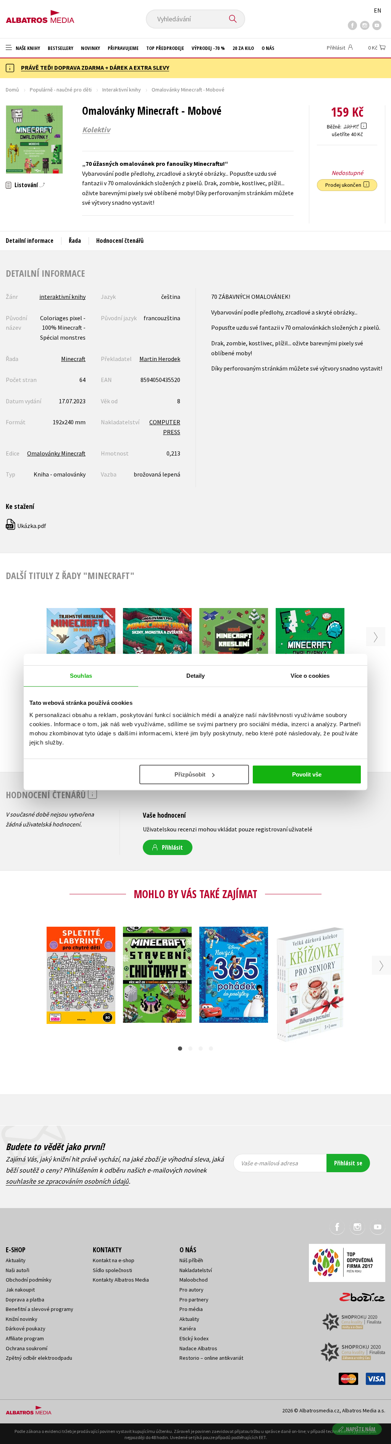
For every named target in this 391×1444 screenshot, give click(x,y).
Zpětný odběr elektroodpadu (39, 1357)
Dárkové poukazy (25, 1328)
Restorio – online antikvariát (211, 1357)
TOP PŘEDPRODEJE (165, 48)
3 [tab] (201, 1048)
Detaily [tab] (195, 675)
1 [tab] (180, 1048)
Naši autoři (17, 1270)
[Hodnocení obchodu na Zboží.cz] (358, 1294)
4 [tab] (211, 1048)
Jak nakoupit (20, 1289)
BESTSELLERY (60, 48)
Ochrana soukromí (26, 1348)
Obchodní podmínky (29, 1279)
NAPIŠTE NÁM (360, 1429)
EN (377, 10)
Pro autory (191, 1289)
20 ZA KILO (243, 48)
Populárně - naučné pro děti (61, 89)
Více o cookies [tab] (310, 675)
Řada (75, 240)
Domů (12, 89)
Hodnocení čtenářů (120, 240)
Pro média (191, 1309)
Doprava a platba (25, 1299)
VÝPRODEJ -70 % (208, 48)
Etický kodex (193, 1338)
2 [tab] (190, 1048)
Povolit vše (307, 774)
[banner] (40, 14)
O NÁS (268, 48)
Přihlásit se (348, 1163)
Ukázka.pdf (26, 525)
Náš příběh (191, 1260)
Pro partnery (193, 1299)
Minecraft (73, 359)
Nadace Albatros (198, 1348)
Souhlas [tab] (81, 675)
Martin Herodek (159, 359)
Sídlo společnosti (112, 1270)
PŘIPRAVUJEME (123, 48)
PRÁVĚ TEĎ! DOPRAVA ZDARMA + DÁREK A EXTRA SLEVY (95, 67)
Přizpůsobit (189, 774)
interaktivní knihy (62, 296)
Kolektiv (96, 129)
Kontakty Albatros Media (121, 1279)
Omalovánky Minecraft (56, 453)
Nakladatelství (195, 1270)
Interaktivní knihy (121, 89)
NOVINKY (90, 48)
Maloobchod (193, 1279)
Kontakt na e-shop (113, 1260)
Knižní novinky (21, 1319)
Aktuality (16, 1260)
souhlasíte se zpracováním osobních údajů (67, 1181)
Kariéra (187, 1328)
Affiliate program (25, 1338)
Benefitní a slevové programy (39, 1309)
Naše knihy (27, 48)
